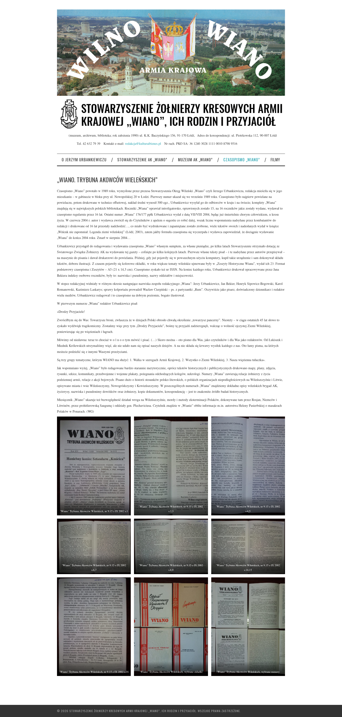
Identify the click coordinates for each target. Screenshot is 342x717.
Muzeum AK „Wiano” (195, 159)
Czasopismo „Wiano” (241, 159)
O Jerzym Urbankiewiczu (84, 159)
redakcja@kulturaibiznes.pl (144, 143)
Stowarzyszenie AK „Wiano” (142, 159)
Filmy (275, 159)
